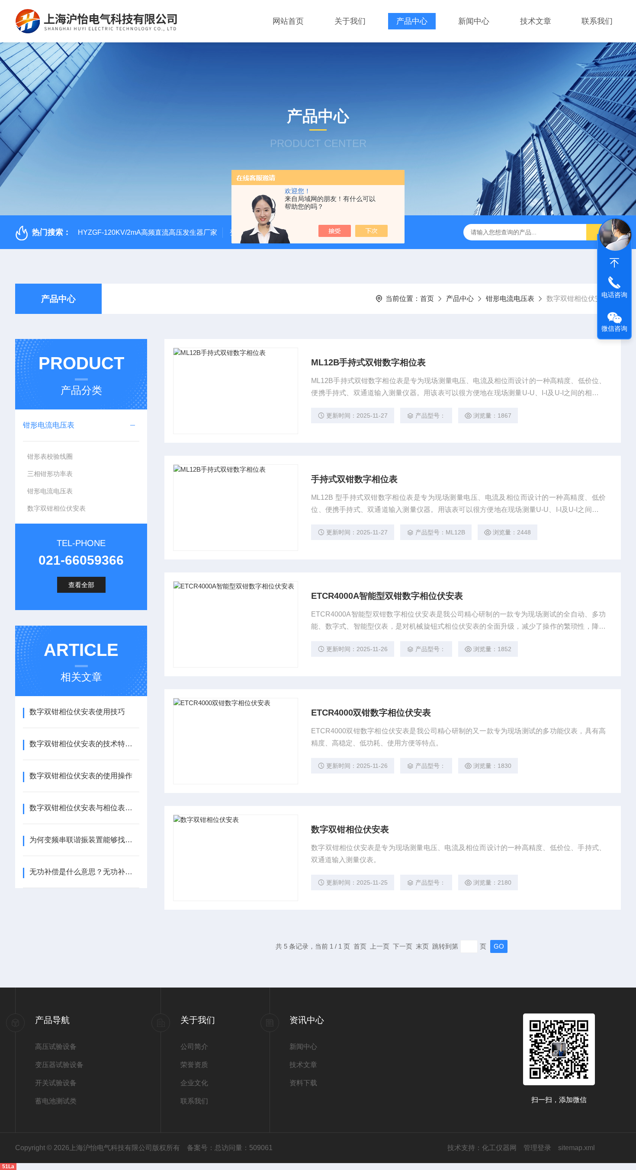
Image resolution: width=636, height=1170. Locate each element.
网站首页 (288, 21)
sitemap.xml (576, 1147)
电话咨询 (614, 294)
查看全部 (81, 584)
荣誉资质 (194, 1064)
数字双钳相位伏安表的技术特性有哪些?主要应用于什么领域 (84, 744)
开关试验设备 (56, 1083)
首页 (427, 298)
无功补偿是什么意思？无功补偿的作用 (84, 872)
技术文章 (535, 21)
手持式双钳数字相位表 (354, 479)
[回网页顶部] (614, 263)
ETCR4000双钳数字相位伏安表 (371, 712)
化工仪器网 (499, 1147)
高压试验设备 (56, 1046)
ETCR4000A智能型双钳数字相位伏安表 (387, 596)
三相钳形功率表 (50, 473)
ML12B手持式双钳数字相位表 (368, 362)
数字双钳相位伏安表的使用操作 (80, 776)
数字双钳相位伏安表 (56, 508)
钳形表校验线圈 (50, 456)
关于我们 (350, 21)
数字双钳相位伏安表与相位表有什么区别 (84, 808)
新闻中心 (473, 21)
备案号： (201, 1147)
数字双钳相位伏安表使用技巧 (77, 712)
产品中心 (411, 21)
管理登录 (537, 1147)
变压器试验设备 (59, 1064)
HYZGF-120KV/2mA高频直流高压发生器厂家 (147, 232)
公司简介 (194, 1046)
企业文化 (194, 1083)
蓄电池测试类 (56, 1101)
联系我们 (597, 21)
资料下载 (303, 1083)
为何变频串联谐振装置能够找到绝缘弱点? (84, 840)
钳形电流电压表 (510, 298)
